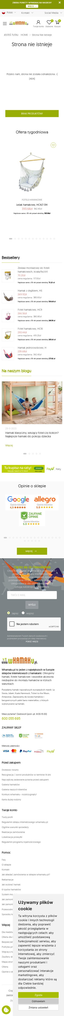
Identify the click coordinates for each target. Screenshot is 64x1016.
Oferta (5, 966)
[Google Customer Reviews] (40, 736)
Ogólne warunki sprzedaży (15, 827)
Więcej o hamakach (12, 951)
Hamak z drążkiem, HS (30, 290)
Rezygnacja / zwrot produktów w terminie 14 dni (26, 774)
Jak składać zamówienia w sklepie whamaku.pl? (26, 874)
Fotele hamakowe (32, 199)
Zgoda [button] (38, 994)
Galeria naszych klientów (14, 789)
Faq (4, 859)
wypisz (30, 613)
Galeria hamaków (11, 784)
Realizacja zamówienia (13, 832)
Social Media (51, 12)
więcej (28, 551)
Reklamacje (7, 879)
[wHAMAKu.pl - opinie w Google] (18, 502)
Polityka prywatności (12, 946)
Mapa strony (8, 961)
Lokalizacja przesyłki (12, 837)
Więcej (9, 445)
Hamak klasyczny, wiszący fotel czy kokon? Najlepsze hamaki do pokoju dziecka (31, 434)
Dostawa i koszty (10, 769)
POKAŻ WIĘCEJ (32, 641)
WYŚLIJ (31, 604)
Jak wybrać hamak (11, 884)
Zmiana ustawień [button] (38, 1007)
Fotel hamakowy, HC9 (30, 309)
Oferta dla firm (9, 937)
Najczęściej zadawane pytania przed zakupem (25, 779)
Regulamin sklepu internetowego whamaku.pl (25, 822)
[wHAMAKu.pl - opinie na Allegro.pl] (45, 502)
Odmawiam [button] (38, 1001)
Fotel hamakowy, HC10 (30, 328)
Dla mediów (8, 932)
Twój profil (7, 817)
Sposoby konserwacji (12, 914)
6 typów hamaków (11, 889)
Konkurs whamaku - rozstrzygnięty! (19, 794)
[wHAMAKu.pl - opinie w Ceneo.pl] (32, 518)
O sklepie (6, 864)
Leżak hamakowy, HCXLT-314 (31, 204)
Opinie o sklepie (10, 971)
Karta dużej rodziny (11, 799)
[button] (38, 23)
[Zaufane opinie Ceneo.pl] (24, 736)
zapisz (15, 613)
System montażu (10, 894)
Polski (9, 12)
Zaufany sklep (9, 956)
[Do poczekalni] (53, 145)
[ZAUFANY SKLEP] (8, 736)
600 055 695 (11, 718)
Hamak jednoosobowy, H (32, 347)
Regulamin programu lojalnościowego (21, 841)
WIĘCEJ (31, 6)
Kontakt (25, 12)
